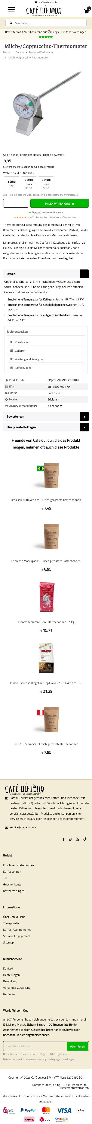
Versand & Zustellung (16, 987)
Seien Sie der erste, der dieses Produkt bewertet (33, 154)
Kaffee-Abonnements (17, 929)
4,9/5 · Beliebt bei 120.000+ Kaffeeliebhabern (46, 217)
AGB (67, 1084)
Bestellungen (11, 975)
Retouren (9, 994)
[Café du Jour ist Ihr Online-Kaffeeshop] (46, 10)
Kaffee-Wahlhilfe (47, 2)
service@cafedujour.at (24, 827)
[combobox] (46, 23)
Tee (5, 878)
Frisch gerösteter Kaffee (18, 865)
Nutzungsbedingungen (49, 1059)
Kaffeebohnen (12, 871)
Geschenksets (12, 884)
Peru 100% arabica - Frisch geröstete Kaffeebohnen (46, 744)
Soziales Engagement (16, 936)
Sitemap (8, 942)
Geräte (20, 52)
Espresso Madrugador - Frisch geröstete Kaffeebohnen (46, 561)
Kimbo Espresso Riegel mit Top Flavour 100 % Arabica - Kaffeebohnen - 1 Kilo (46, 683)
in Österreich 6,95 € (47, 212)
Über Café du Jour (14, 916)
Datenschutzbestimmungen (18, 1059)
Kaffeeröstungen (14, 890)
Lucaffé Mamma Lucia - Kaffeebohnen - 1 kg (46, 622)
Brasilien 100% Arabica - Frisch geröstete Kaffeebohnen (46, 500)
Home (6, 52)
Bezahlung (9, 981)
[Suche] (11, 23)
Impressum (79, 1084)
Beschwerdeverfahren (74, 1087)
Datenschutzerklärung (46, 1084)
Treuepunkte (11, 923)
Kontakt (8, 968)
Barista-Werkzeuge (41, 52)
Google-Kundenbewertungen (69, 32)
